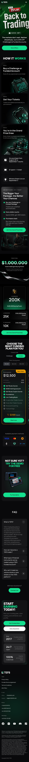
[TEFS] (4, 2)
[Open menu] (26, 2)
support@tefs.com (12, 698)
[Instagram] (8, 723)
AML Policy (4, 688)
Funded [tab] (21, 356)
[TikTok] (25, 723)
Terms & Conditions (7, 685)
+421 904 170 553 (6, 718)
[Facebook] (3, 723)
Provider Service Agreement (9, 682)
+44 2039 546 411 (6, 708)
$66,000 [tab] (21, 364)
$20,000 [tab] (14, 364)
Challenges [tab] (9, 356)
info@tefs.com (10, 695)
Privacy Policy (5, 679)
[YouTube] (14, 723)
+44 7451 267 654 (6, 711)
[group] (14, 298)
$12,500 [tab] (7, 364)
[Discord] (20, 723)
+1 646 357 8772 (6, 705)
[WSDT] (6, 672)
